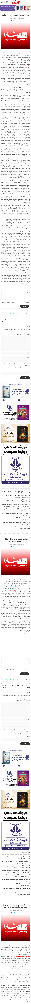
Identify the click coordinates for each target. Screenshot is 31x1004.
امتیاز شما (28, 334)
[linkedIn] (6, 313)
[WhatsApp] (13, 20)
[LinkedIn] (11, 20)
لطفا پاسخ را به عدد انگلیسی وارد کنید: (22, 367)
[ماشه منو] (28, 2)
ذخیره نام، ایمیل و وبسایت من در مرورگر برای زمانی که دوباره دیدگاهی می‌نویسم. (15, 364)
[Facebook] (16, 20)
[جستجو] (2, 2)
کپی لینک (24, 306)
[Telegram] (10, 20)
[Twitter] (15, 20)
